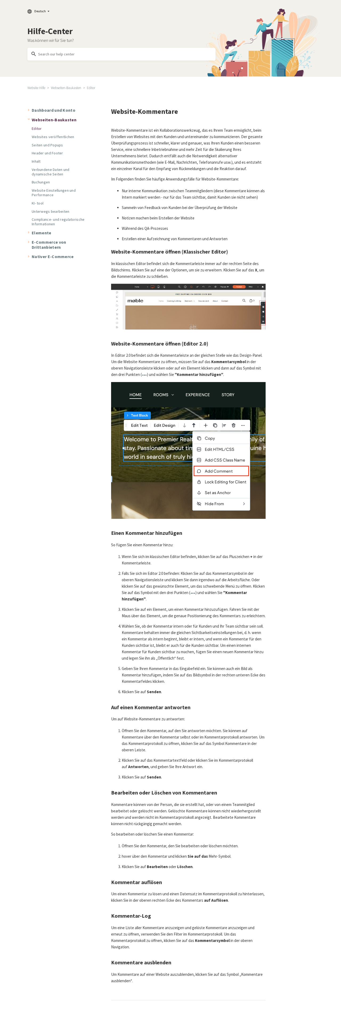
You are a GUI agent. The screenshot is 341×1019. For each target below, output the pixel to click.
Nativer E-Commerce (53, 256)
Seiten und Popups (47, 145)
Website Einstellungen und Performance (54, 192)
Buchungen (41, 182)
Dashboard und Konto (53, 110)
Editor (91, 88)
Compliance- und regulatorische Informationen (58, 221)
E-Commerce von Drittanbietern (49, 244)
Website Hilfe (36, 88)
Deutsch (40, 11)
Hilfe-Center (50, 31)
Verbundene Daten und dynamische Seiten (51, 171)
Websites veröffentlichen (53, 136)
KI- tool (37, 203)
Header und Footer (47, 153)
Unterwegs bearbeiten (51, 211)
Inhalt (36, 161)
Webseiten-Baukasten (66, 88)
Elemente (41, 232)
